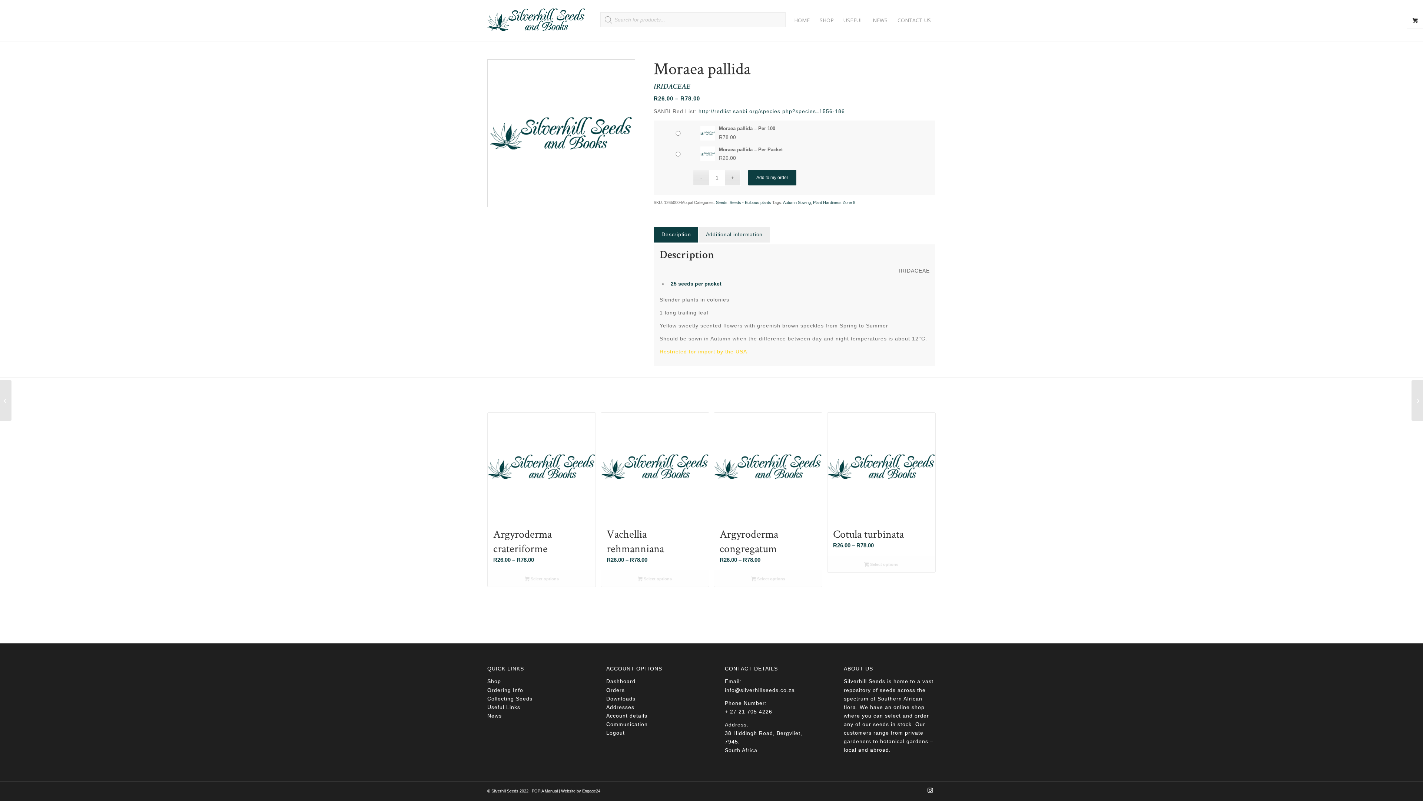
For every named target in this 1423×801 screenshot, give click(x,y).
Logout (615, 733)
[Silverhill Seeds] (536, 20)
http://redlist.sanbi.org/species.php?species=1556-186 (772, 111)
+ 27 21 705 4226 (748, 712)
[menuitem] (802, 20)
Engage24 (591, 791)
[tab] (676, 235)
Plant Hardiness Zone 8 (834, 202)
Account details (626, 716)
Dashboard (621, 681)
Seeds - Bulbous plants (750, 202)
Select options (544, 579)
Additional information (734, 234)
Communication (627, 724)
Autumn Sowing (797, 202)
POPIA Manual (545, 791)
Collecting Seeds (510, 699)
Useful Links (503, 707)
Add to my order (772, 177)
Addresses (620, 707)
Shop (494, 681)
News (494, 716)
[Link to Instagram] (930, 792)
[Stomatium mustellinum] (5, 400)
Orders (615, 690)
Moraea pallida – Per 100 (747, 128)
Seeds (721, 202)
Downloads (621, 699)
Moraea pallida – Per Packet (751, 149)
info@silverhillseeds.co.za (760, 690)
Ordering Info (505, 690)
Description (676, 234)
